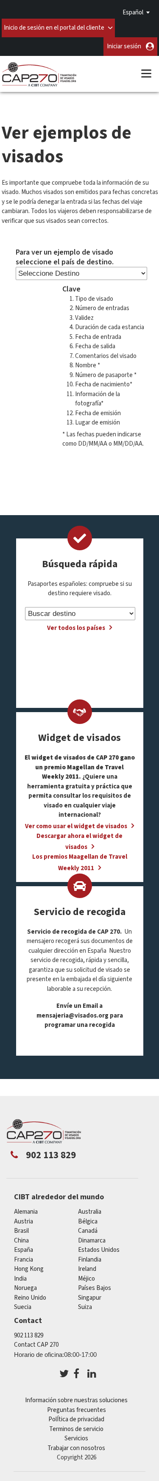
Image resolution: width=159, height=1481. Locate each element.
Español (133, 12)
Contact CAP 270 (36, 1344)
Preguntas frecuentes (76, 1410)
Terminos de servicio (76, 1429)
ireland (87, 1269)
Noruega (25, 1288)
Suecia (22, 1307)
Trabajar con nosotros (76, 1448)
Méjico (86, 1278)
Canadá (88, 1230)
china (21, 1240)
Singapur (89, 1297)
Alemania (26, 1211)
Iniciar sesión (124, 46)
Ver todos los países (76, 628)
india (20, 1278)
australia (89, 1211)
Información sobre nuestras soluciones (76, 1400)
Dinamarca (92, 1240)
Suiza (85, 1307)
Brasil (21, 1230)
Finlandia (89, 1259)
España (23, 1249)
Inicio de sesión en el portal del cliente (54, 27)
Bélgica (88, 1221)
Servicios (76, 1438)
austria (23, 1221)
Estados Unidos (99, 1249)
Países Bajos (94, 1288)
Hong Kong (29, 1269)
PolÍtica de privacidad (76, 1419)
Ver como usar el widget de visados (76, 826)
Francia (23, 1259)
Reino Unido (30, 1297)
